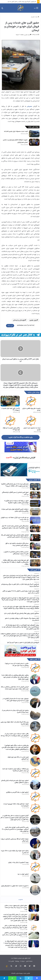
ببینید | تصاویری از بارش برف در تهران (18, 862)
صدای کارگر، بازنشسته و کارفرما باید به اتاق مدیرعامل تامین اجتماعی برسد (17, 544)
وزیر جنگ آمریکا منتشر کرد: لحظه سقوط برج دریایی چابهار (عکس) (15, 723)
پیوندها (17, 961)
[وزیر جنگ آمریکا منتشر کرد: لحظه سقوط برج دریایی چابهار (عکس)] (35, 726)
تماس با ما (11, 961)
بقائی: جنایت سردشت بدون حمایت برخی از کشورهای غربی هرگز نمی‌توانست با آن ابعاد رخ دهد (15, 735)
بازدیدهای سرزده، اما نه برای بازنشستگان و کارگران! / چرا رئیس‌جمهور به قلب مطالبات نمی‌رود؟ (15, 485)
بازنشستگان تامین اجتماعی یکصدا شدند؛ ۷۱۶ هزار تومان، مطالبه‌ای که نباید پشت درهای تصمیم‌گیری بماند (15, 528)
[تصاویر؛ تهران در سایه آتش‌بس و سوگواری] (35, 796)
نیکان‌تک (13, 973)
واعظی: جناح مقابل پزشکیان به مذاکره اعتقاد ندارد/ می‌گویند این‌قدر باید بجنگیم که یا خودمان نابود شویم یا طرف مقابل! (15, 677)
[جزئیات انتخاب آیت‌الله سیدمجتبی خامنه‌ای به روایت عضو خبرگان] (35, 843)
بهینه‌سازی (19, 973)
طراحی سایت (26, 973)
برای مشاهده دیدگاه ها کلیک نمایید (20, 437)
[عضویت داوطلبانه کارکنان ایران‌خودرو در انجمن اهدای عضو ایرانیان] (34, 142)
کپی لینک (10, 325)
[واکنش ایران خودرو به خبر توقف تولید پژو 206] (10, 420)
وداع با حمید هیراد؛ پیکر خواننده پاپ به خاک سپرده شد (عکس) (15, 852)
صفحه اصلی (29, 961)
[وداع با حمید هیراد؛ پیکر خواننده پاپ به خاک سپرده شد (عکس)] (35, 855)
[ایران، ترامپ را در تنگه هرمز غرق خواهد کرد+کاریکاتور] (35, 761)
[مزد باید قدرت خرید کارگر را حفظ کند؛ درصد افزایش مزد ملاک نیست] (35, 520)
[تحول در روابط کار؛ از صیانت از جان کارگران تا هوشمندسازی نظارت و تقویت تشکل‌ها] (35, 503)
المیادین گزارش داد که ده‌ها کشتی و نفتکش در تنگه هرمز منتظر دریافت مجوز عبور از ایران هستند (15, 688)
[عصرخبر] (20, 8)
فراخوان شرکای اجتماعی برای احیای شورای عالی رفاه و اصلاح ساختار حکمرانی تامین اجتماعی (15, 536)
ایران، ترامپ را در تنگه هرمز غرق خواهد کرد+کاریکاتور (18, 758)
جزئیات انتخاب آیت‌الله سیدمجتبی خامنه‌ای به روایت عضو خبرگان (15, 840)
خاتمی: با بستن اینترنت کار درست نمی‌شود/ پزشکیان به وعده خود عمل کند (17, 664)
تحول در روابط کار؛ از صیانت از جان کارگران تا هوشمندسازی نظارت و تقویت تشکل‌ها (16, 502)
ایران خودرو (33, 320)
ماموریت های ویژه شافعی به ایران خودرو (31, 409)
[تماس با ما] (6, 966)
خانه (36, 17)
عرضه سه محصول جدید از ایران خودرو (32, 429)
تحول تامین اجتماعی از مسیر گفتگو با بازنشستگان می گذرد (15, 493)
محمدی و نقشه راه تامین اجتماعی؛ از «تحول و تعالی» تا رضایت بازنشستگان (16, 553)
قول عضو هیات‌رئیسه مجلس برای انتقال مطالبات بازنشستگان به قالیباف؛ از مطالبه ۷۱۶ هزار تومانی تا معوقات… (15, 562)
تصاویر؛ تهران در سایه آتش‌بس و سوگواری (17, 792)
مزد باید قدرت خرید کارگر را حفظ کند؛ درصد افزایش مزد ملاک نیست (15, 518)
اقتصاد (32, 17)
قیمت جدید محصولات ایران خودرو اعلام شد (16, 131)
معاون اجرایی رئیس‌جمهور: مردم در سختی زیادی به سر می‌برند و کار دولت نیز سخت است (16, 907)
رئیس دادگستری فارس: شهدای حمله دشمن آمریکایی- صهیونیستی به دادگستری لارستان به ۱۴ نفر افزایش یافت (15, 829)
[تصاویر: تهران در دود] (35, 878)
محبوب (20, 899)
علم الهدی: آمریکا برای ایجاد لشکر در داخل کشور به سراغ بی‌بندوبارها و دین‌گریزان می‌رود (14, 927)
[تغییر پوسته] (2, 9)
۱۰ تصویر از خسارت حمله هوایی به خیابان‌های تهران (15, 886)
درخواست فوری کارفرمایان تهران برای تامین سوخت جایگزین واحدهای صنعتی (15, 510)
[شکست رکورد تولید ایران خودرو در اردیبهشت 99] (10, 401)
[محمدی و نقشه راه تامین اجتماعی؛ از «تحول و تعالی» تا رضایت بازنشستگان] (35, 554)
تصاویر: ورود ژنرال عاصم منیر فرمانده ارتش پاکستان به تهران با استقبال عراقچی (15, 781)
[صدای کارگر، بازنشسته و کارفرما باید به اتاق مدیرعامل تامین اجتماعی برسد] (35, 546)
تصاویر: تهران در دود (23, 874)
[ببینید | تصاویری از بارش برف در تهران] (35, 866)
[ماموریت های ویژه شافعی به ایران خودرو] (30, 401)
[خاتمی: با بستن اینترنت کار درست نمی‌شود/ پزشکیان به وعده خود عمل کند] (35, 668)
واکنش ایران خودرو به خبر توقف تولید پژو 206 (11, 429)
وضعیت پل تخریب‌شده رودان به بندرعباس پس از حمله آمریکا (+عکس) (15, 711)
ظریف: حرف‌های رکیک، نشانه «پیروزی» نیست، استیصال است (16, 805)
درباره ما (22, 961)
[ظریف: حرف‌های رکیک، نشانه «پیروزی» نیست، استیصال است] (35, 808)
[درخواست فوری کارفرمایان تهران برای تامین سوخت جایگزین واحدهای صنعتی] (35, 511)
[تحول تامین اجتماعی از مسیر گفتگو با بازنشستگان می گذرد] (35, 495)
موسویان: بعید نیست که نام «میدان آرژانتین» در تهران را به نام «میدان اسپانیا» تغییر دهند (16, 700)
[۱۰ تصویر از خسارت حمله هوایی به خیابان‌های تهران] (35, 890)
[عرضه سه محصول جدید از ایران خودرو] (30, 420)
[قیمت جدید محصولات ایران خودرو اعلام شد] (34, 133)
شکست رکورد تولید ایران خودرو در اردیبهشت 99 (10, 409)
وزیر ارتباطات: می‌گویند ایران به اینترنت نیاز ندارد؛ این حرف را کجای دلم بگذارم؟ (15, 770)
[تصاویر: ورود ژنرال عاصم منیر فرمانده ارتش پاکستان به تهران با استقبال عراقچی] (35, 785)
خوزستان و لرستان (19, 320)
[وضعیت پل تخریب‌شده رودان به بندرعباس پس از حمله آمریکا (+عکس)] (35, 714)
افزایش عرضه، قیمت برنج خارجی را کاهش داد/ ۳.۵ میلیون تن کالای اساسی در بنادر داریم (14, 934)
